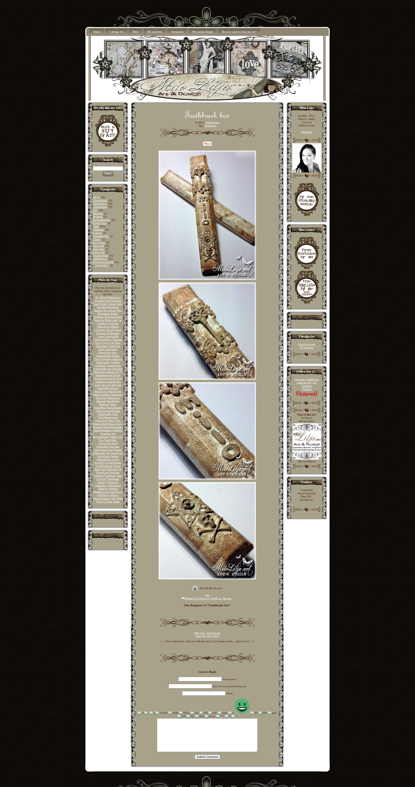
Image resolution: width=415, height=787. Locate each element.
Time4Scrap (102, 472)
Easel (107, 349)
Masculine (101, 398)
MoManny (104, 404)
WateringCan (114, 485)
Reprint (97, 423)
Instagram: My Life (307, 382)
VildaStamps (112, 479)
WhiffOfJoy (103, 495)
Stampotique (107, 449)
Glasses (97, 239)
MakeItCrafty (114, 391)
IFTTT (118, 372)
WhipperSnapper (101, 498)
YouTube (107, 501)
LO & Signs (99, 242)
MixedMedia (113, 401)
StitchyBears (103, 456)
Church (109, 329)
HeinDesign (100, 372)
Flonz (97, 359)
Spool (97, 449)
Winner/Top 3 (102, 265)
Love (108, 385)
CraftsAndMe (111, 336)
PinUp (112, 420)
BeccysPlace (109, 310)
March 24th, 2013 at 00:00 (207, 636)
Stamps (118, 449)
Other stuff (98, 245)
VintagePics (101, 485)
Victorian (101, 479)
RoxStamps (117, 427)
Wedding (113, 488)
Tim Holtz (114, 472)
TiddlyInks (112, 469)
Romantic (98, 427)
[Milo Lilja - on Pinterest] (307, 395)
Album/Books (100, 200)
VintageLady (112, 482)
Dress (101, 349)
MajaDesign (100, 391)
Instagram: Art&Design (307, 379)
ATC (95, 210)
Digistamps (101, 346)
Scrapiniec (106, 433)
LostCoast (100, 385)
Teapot (117, 466)
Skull (114, 443)
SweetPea (99, 462)
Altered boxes (100, 203)
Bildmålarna (104, 313)
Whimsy (114, 495)
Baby (120, 304)
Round (106, 427)
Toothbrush (210, 125)
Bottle (108, 320)
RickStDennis (109, 423)
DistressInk (114, 346)
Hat (114, 368)
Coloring (97, 232)
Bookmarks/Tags (101, 219)
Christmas (100, 329)
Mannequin (116, 394)
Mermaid (101, 401)
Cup (112, 342)
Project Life (99, 252)
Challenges (98, 229)
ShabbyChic (116, 436)
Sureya (115, 459)
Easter (114, 349)
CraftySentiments (102, 339)
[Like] (195, 588)
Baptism (98, 310)
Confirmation (113, 333)
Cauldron (102, 323)
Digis (117, 342)
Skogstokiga (105, 443)
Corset (100, 336)
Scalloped (117, 430)
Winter (119, 498)
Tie (119, 469)
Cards (96, 226)
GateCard (117, 359)
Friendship (106, 359)
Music (113, 404)
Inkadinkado (102, 375)
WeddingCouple (101, 492)
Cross (98, 342)
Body (107, 317)
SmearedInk (102, 446)
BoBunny (99, 317)
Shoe (101, 440)
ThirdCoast (100, 469)
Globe (99, 362)
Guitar (97, 368)
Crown (105, 342)
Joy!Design (100, 378)
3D (96, 297)
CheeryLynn (103, 326)
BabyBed (102, 307)
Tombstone (110, 475)
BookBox (98, 216)
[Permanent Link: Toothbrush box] (207, 116)
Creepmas (117, 339)
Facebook (307, 385)
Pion (118, 420)
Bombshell (116, 317)
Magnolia (116, 385)
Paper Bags (99, 249)
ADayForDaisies (113, 300)
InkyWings (114, 375)
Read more (306, 132)
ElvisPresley (105, 352)
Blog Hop (98, 213)
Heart (119, 368)
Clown (117, 329)
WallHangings (100, 258)
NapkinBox (100, 407)
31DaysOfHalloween (110, 297)
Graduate (115, 362)
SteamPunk (117, 453)
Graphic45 (100, 365)
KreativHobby (113, 381)
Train (119, 475)
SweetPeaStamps (104, 466)
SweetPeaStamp (113, 462)
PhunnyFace (101, 420)
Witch (99, 501)
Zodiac (116, 501)
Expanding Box (101, 236)
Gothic (106, 362)
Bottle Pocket (100, 223)
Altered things (100, 207)
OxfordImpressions (108, 417)
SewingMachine (101, 436)
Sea (113, 433)
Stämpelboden (104, 459)
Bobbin (114, 313)
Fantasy (116, 355)
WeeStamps (116, 492)
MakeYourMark (101, 394)
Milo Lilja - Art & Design (207, 633)
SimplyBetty (110, 440)
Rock (119, 423)
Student (115, 456)
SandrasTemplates (102, 430)
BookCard (99, 320)
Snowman (114, 446)
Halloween (106, 368)
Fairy (114, 352)
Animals (112, 304)
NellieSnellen (105, 414)
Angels (103, 304)
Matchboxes (113, 398)
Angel (96, 304)
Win (113, 498)
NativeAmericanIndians (108, 411)
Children (114, 326)
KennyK (111, 378)
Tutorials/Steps (100, 255)
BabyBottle (113, 307)
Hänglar (111, 372)
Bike (119, 310)
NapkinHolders (114, 407)
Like (207, 595)
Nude (115, 414)
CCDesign (113, 323)
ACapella (99, 300)
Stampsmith (99, 453)
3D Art (96, 197)
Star (108, 453)
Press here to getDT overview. (306, 346)
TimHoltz (99, 475)
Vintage (101, 482)
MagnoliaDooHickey (108, 388)
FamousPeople (103, 355)
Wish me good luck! (103, 262)
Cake (114, 320)
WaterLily (103, 488)
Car (120, 320)
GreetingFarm (114, 365)
